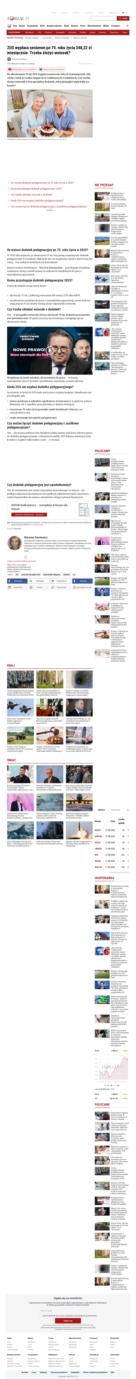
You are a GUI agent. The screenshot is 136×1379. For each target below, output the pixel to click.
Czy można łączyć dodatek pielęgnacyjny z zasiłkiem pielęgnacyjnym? (49, 206)
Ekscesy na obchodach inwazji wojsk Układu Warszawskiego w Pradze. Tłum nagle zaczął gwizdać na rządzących (79, 787)
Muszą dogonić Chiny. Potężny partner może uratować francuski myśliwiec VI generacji (49, 815)
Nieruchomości (75, 1338)
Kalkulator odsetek (54, 1364)
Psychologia (114, 1364)
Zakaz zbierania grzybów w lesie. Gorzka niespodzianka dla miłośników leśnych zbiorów (48, 693)
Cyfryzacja (72, 32)
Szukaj (124, 18)
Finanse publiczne (29, 42)
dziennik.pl (64, 13)
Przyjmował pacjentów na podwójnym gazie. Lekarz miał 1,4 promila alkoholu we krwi (79, 749)
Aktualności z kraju (13, 1364)
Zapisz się (68, 1321)
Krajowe (10, 1358)
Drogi (91, 1344)
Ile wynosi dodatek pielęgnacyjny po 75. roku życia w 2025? (42, 182)
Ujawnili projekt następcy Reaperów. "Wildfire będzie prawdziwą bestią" (77, 815)
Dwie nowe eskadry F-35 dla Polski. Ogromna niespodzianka (19, 721)
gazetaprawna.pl (114, 13)
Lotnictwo (93, 1350)
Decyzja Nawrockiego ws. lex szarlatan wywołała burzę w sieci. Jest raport (78, 721)
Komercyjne (73, 1347)
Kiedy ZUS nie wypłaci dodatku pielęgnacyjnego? (37, 200)
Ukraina (9, 1344)
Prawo (71, 1358)
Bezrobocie (114, 32)
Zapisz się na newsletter (53, 69)
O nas (34, 1372)
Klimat (124, 32)
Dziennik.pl (94, 1355)
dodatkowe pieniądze (51, 575)
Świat (9, 1338)
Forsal (9, 42)
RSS (112, 1372)
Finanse (30, 1350)
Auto (91, 1364)
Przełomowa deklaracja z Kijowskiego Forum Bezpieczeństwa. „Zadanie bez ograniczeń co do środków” (20, 815)
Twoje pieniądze (33, 1366)
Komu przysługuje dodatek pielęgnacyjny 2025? (36, 188)
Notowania (114, 1338)
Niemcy (9, 1347)
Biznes (30, 1338)
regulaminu (69, 1316)
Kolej (91, 1347)
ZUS (17, 575)
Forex (112, 1347)
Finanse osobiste (32, 38)
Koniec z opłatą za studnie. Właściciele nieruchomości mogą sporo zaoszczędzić (77, 693)
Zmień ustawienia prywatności (95, 1372)
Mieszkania (73, 1344)
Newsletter (101, 13)
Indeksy (112, 1342)
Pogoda (92, 1366)
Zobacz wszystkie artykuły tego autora (21, 561)
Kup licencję (38, 525)
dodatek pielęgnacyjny (30, 575)
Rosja (9, 1342)
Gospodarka (14, 32)
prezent (66, 575)
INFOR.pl (53, 13)
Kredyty (30, 1364)
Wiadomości (94, 1358)
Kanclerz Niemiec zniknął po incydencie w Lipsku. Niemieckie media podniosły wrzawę (49, 787)
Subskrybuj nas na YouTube (24, 69)
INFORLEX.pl (76, 13)
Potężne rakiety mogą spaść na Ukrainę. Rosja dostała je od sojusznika (79, 844)
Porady (112, 1366)
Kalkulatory (52, 1355)
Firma (30, 1344)
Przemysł (48, 32)
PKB (39, 32)
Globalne (10, 1361)
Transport (94, 1338)
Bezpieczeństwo (14, 1355)
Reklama (43, 1372)
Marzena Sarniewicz (19, 59)
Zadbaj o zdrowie (80, 38)
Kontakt (25, 1372)
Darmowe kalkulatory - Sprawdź (29, 515)
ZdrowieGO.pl (89, 13)
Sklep (126, 13)
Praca (50, 1338)
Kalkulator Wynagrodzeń (56, 1361)
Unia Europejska (12, 1350)
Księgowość (73, 1364)
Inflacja (92, 32)
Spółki (112, 1344)
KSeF (29, 1347)
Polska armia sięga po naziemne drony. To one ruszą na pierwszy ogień (20, 749)
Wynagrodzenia (53, 1344)
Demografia (60, 32)
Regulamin (75, 1372)
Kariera (50, 1347)
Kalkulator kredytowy (55, 1366)
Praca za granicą (54, 1350)
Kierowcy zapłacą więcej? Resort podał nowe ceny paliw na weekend (49, 721)
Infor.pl (72, 1355)
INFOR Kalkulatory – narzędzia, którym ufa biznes (39, 507)
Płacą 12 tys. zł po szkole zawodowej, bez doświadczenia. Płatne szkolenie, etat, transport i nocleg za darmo (19, 568)
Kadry (71, 1361)
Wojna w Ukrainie (62, 38)
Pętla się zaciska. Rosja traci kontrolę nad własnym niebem (49, 843)
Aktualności (29, 32)
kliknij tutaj (78, 1329)
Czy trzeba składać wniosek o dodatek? (32, 194)
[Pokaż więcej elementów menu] (127, 26)
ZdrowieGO (114, 1355)
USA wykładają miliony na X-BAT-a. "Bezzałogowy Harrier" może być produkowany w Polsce (20, 844)
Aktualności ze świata (14, 1366)
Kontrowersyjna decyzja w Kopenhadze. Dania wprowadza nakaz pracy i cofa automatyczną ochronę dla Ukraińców (20, 787)
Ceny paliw (47, 38)
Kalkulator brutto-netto (56, 1358)
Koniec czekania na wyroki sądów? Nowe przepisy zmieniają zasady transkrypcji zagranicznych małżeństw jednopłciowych (49, 749)
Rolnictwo (102, 32)
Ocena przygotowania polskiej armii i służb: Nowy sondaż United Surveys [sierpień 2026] (20, 693)
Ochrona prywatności (58, 1372)
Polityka (83, 32)
